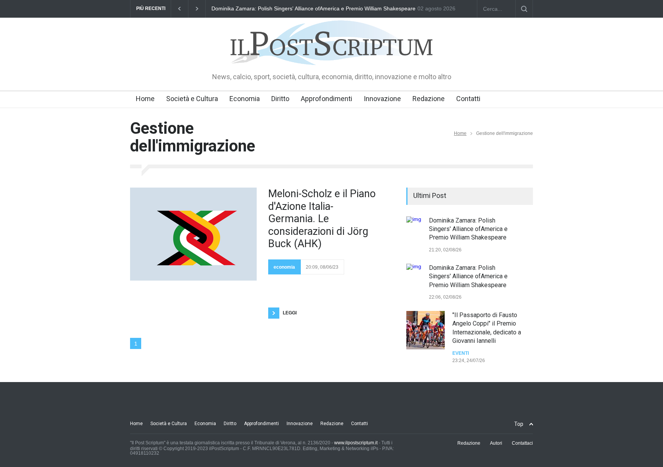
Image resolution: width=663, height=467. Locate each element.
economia (284, 267)
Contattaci (522, 443)
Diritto (280, 99)
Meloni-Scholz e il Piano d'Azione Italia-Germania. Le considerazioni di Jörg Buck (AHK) (322, 219)
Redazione (428, 99)
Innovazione (382, 99)
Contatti (468, 99)
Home (145, 99)
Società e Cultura (192, 99)
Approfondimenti (326, 99)
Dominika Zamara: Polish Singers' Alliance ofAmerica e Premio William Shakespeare (313, 8)
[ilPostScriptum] (331, 53)
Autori (496, 443)
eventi (460, 353)
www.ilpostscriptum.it (356, 442)
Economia (244, 99)
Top (518, 424)
